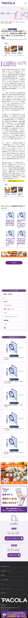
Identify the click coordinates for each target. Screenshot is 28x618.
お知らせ (6, 21)
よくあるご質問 (4, 579)
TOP (1, 21)
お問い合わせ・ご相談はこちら (12, 538)
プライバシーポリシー (6, 588)
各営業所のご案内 (12, 555)
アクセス (3, 584)
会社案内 (3, 575)
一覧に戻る (14, 263)
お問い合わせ (4, 592)
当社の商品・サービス (6, 570)
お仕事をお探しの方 (5, 566)
